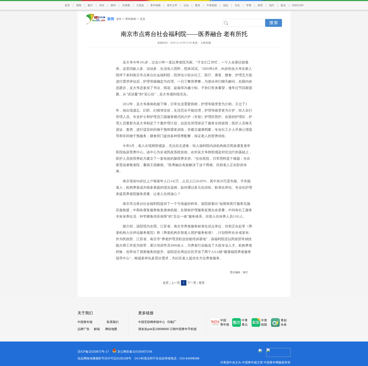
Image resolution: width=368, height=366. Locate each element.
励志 (225, 5)
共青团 (126, 5)
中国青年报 (85, 322)
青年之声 (172, 5)
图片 (90, 5)
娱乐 (283, 5)
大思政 (140, 5)
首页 (67, 5)
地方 (271, 5)
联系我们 (113, 322)
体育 (260, 5)
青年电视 (155, 5)
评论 (101, 5)
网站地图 (111, 329)
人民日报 (205, 42)
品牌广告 (83, 329)
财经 (113, 5)
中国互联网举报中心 (151, 322)
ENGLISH (297, 5)
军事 (248, 5)
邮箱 (97, 329)
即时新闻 (131, 18)
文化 (237, 5)
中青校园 (212, 5)
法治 (186, 5)
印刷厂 (171, 322)
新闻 (78, 5)
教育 (197, 5)
